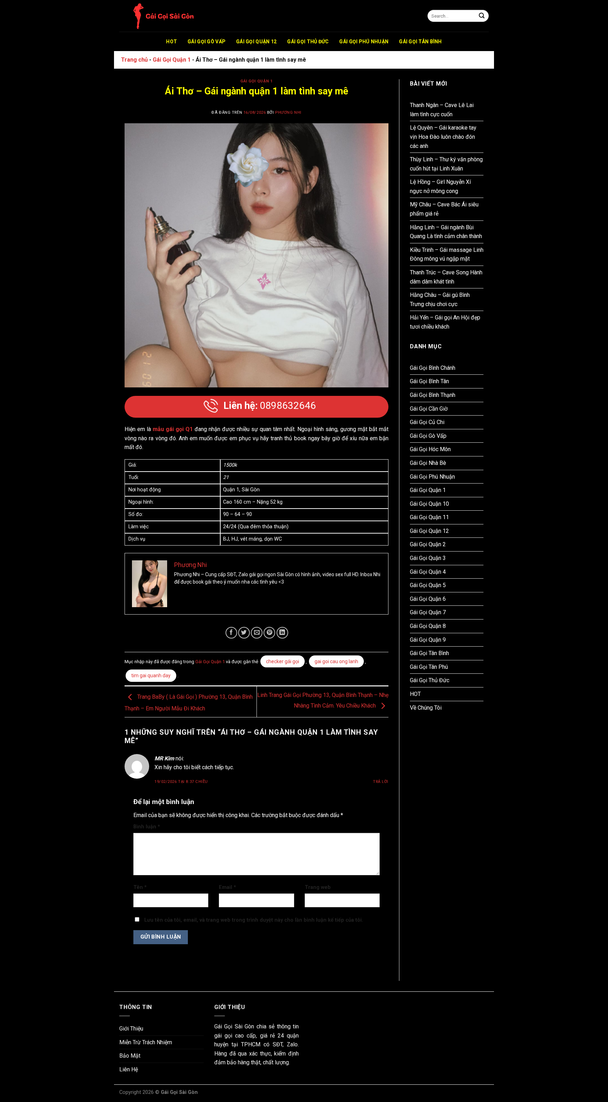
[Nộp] (482, 16)
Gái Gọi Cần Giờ (429, 408)
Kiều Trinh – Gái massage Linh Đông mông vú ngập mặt (446, 254)
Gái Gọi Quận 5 (428, 585)
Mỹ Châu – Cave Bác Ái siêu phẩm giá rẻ (444, 209)
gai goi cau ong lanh (336, 661)
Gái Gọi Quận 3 (428, 558)
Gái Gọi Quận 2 (428, 544)
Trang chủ (134, 59)
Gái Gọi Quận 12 (256, 41)
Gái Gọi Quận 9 (428, 639)
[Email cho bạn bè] (256, 633)
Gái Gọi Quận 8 (428, 626)
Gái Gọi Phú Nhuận (363, 41)
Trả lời (380, 781)
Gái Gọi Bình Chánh (432, 368)
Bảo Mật (129, 1055)
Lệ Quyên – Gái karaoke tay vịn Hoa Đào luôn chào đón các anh (443, 136)
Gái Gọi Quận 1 (172, 59)
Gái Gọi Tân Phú (429, 667)
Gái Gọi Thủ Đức (308, 41)
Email (227, 887)
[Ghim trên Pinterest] (269, 633)
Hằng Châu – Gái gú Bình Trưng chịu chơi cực (440, 299)
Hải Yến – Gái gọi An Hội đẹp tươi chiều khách (445, 322)
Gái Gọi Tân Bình (420, 41)
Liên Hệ (128, 1069)
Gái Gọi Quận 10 (429, 503)
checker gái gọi (282, 661)
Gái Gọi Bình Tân (429, 381)
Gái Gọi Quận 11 (429, 517)
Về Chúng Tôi (426, 707)
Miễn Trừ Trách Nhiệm (145, 1042)
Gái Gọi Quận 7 (428, 612)
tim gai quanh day (151, 675)
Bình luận (146, 827)
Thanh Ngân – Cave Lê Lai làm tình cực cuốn (442, 110)
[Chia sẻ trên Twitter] (244, 633)
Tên (140, 887)
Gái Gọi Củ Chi (427, 422)
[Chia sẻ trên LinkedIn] (282, 633)
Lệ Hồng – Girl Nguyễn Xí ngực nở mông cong (440, 186)
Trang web (318, 887)
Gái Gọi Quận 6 (428, 599)
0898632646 (269, 405)
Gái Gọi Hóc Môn (430, 449)
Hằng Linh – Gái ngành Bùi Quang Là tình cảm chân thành (446, 232)
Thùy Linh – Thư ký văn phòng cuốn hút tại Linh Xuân (446, 164)
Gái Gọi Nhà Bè (428, 463)
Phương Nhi (288, 112)
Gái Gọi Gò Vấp (207, 41)
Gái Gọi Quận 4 (428, 571)
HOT (171, 41)
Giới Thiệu (131, 1028)
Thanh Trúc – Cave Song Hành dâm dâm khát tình (446, 277)
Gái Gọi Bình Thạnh (432, 395)
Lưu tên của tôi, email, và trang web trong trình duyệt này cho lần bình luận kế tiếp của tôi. (253, 920)
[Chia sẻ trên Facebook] (231, 633)
